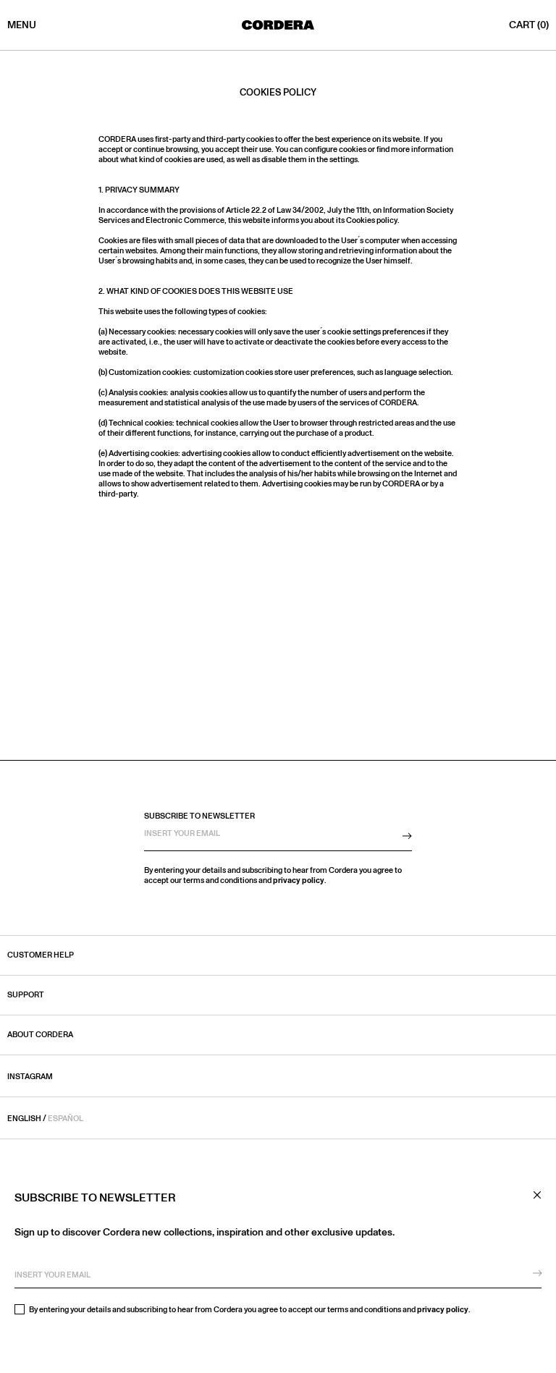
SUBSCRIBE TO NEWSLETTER (199, 816)
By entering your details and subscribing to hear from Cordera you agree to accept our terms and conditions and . (249, 1309)
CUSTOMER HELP (40, 955)
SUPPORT (25, 995)
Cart (529, 25)
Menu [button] (21, 25)
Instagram (30, 1076)
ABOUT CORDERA (40, 1035)
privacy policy (442, 1309)
